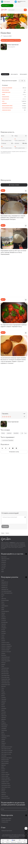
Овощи (3, 613)
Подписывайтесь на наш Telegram (21, 1)
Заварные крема (5, 736)
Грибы (3, 615)
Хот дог (3, 629)
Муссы (3, 734)
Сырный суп (4, 585)
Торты (2, 721)
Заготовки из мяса (6, 748)
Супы (2, 580)
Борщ (2, 595)
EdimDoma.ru (12, 542)
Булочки (3, 714)
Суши (2, 637)
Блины (3, 695)
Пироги (3, 693)
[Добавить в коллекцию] (26, 831)
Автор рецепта (23, 74)
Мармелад (4, 730)
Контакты (17, 837)
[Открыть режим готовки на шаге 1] (25, 190)
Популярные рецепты (9, 577)
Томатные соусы (5, 783)
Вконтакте (3, 557)
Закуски (3, 616)
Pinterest (3, 562)
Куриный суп (4, 582)
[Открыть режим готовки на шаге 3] (25, 299)
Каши (2, 666)
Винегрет (3, 655)
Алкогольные (4, 796)
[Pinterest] (16, 448)
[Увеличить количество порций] (24, 80)
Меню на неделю (5, 5)
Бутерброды (4, 622)
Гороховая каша (5, 682)
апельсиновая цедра (7, 105)
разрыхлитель (5, 96)
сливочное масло (6, 110)
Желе (2, 732)
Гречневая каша (5, 675)
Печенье (3, 697)
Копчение (3, 756)
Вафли (3, 710)
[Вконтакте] (2, 448)
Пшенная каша (5, 668)
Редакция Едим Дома (6, 830)
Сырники (3, 701)
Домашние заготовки (6, 747)
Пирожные (4, 726)
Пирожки (3, 699)
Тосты (2, 635)
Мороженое (4, 725)
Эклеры (3, 739)
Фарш (2, 607)
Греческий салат (5, 657)
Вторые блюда (5, 600)
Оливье (3, 653)
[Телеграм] (9, 448)
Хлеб (2, 690)
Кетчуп (3, 790)
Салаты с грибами (5, 648)
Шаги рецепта (14, 74)
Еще (25, 433)
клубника (4, 103)
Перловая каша (5, 681)
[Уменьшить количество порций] (20, 80)
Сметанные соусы (5, 785)
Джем (2, 767)
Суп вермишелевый (6, 591)
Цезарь (3, 664)
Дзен (2, 571)
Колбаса (3, 618)
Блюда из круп (5, 759)
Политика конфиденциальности (15, 835)
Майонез (3, 792)
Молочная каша (5, 677)
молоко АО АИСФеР (7, 87)
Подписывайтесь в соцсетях (12, 554)
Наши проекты (7, 815)
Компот (3, 769)
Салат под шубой (5, 660)
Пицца (3, 692)
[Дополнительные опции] (26, 837)
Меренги (3, 743)
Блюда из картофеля (6, 758)
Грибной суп (4, 584)
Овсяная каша (5, 673)
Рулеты (3, 706)
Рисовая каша (5, 671)
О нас (3, 828)
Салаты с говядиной (6, 646)
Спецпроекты (4, 822)
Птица (2, 604)
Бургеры (3, 626)
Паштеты (3, 624)
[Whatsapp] (12, 448)
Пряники (3, 717)
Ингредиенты (5, 74)
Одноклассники (5, 558)
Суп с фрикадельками (6, 593)
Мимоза (3, 662)
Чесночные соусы (5, 787)
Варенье (3, 765)
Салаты (3, 640)
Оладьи (3, 703)
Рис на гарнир (5, 761)
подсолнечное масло (7, 107)
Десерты (3, 719)
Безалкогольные (5, 798)
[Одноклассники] (5, 448)
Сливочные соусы (5, 779)
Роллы (3, 638)
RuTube (3, 568)
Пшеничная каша (5, 684)
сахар (3, 94)
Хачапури (3, 708)
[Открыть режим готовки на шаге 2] (25, 225)
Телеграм (3, 560)
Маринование (4, 763)
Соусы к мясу (4, 772)
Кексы (2, 704)
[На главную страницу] (4, 10)
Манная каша (4, 670)
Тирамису (3, 737)
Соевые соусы (5, 781)
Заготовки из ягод (6, 754)
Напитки (3, 794)
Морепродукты (5, 611)
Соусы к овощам (5, 778)
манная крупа (5, 99)
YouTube (3, 564)
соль (3, 101)
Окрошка (3, 598)
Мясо (2, 602)
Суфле (3, 741)
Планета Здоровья (7, 1)
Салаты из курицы (5, 644)
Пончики (3, 712)
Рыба (2, 609)
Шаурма (3, 631)
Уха (2, 596)
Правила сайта (5, 835)
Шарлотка (3, 715)
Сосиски (3, 620)
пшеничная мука (6, 92)
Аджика (3, 789)
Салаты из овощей (6, 651)
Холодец (3, 633)
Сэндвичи (3, 627)
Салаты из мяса (5, 642)
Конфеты (3, 723)
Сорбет (3, 745)
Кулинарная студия (6, 818)
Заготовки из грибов (6, 752)
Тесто (2, 688)
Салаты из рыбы (5, 649)
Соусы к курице (5, 774)
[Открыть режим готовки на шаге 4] (25, 332)
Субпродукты (4, 606)
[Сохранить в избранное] (26, 828)
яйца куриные (5, 90)
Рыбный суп (4, 587)
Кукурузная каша (5, 679)
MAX (2, 569)
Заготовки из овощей (6, 750)
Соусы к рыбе (4, 776)
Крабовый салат (5, 659)
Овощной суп (4, 589)
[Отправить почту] (25, 809)
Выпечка (3, 686)
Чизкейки (3, 728)
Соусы (3, 770)
